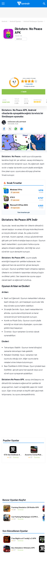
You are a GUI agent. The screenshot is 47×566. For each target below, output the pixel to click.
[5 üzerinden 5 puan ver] (35, 81)
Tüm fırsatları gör (23, 212)
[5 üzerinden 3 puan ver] (29, 81)
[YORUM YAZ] (22, 130)
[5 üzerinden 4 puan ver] (32, 81)
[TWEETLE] (10, 130)
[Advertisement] (23, 59)
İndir (23, 91)
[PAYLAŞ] (5, 130)
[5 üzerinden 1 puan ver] (22, 81)
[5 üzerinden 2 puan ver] (25, 81)
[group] (23, 143)
